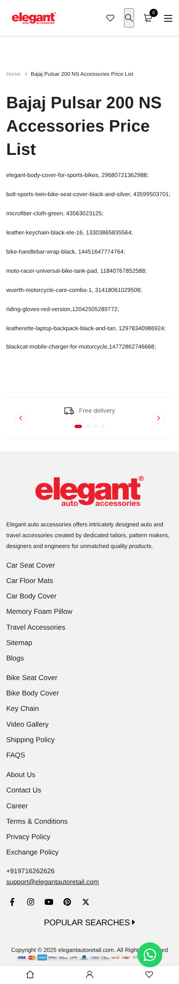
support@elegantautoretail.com (52, 882)
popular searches (88, 922)
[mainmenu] (168, 18)
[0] (148, 18)
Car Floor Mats (29, 581)
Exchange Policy (32, 852)
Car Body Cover (31, 596)
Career (17, 806)
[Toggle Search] (129, 17)
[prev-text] (21, 418)
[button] (78, 426)
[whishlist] (110, 18)
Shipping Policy (30, 740)
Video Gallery (27, 724)
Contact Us (23, 790)
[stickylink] (29, 975)
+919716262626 (30, 871)
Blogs (15, 658)
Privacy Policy (28, 837)
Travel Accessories (35, 627)
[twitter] (86, 903)
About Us (20, 775)
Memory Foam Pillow (39, 611)
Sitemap (19, 643)
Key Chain (22, 708)
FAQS (15, 755)
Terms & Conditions (36, 821)
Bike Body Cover (32, 693)
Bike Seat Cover (31, 678)
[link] (12, 903)
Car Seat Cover (30, 565)
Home (14, 74)
